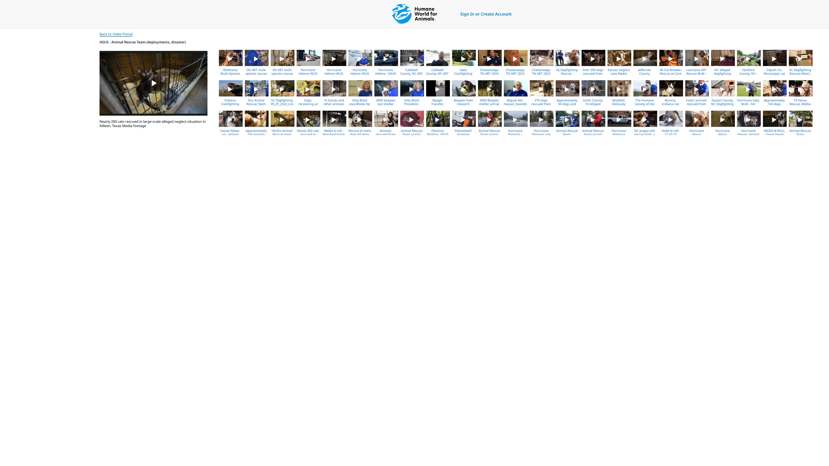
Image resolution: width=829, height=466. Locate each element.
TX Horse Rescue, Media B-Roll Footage (800, 104)
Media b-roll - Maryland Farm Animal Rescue (334, 134)
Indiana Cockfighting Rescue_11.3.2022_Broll (235, 104)
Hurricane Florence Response (619, 134)
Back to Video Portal (116, 34)
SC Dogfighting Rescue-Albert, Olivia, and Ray (800, 73)
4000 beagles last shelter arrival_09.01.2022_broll (391, 104)
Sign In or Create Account (486, 14)
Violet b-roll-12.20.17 (670, 132)
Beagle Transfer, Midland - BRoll (437, 104)
